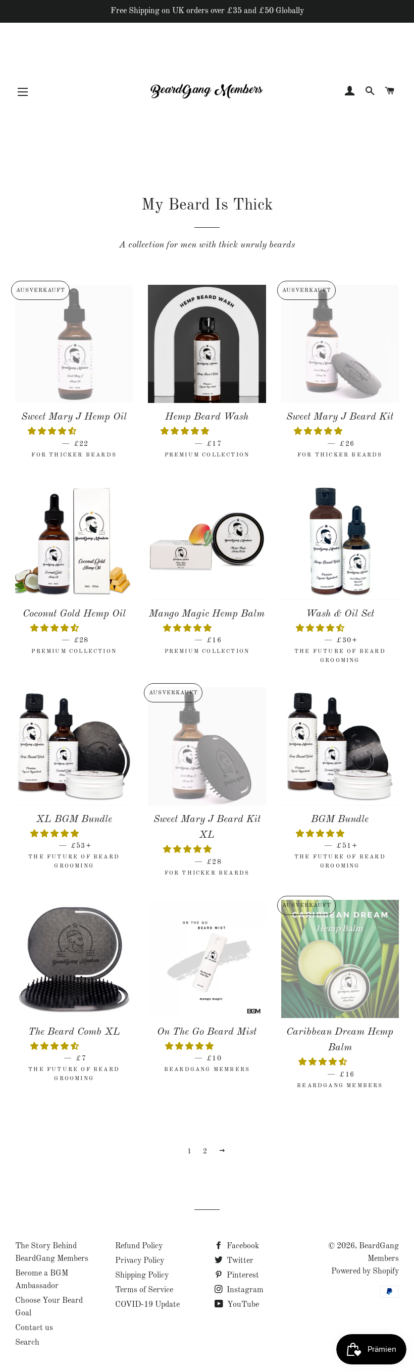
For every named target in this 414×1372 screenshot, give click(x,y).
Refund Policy (139, 1246)
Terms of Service (144, 1290)
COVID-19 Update (147, 1305)
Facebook (242, 1246)
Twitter (239, 1261)
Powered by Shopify (365, 1271)
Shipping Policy (142, 1276)
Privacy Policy (139, 1261)
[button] (53, 432)
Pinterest (242, 1276)
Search (27, 1343)
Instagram (244, 1290)
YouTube (242, 1305)
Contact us (34, 1328)
